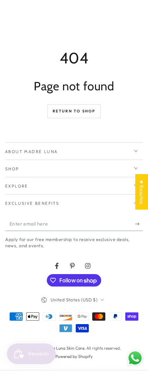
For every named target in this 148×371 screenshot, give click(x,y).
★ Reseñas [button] (141, 192)
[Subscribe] (139, 224)
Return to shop (74, 111)
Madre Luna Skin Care (63, 348)
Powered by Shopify (74, 356)
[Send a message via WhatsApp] (135, 358)
